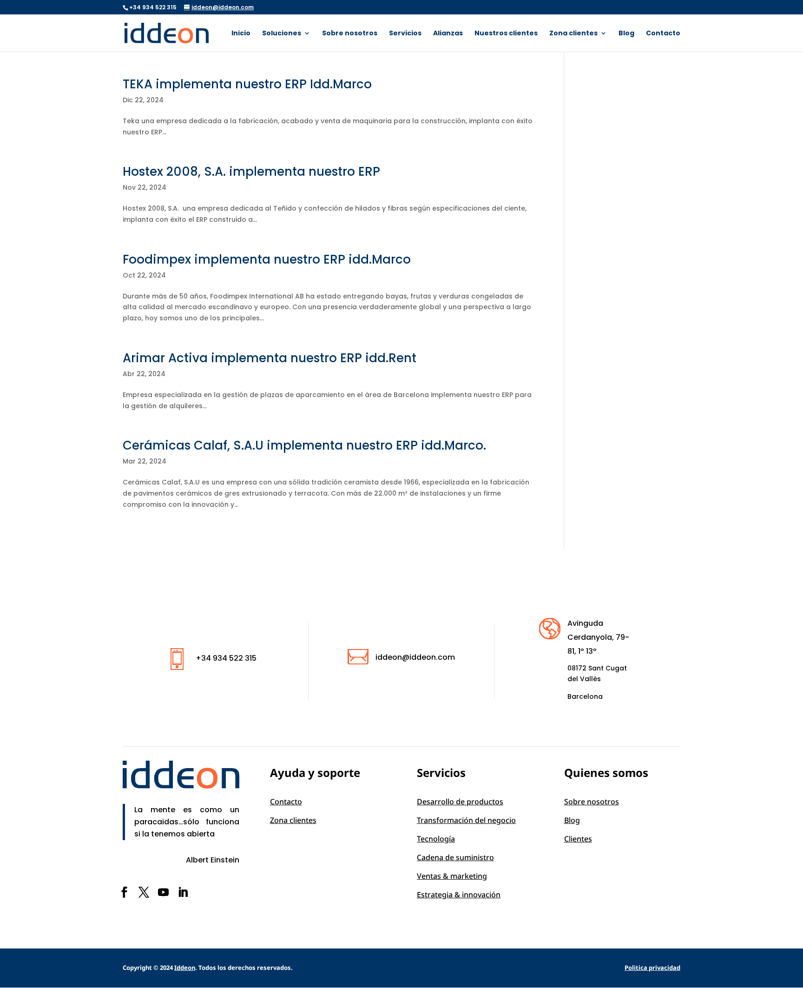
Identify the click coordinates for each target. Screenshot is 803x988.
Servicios (405, 34)
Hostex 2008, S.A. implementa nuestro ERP (251, 171)
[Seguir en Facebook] (124, 892)
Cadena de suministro (455, 857)
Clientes (578, 839)
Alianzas (448, 34)
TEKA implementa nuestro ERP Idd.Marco (247, 84)
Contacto (663, 34)
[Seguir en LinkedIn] (182, 892)
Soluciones (281, 34)
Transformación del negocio (466, 820)
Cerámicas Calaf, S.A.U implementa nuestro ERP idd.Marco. (304, 445)
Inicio (240, 34)
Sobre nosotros (349, 34)
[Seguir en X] (143, 892)
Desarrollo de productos (460, 801)
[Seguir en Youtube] (163, 892)
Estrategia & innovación (458, 894)
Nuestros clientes (506, 34)
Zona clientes (573, 34)
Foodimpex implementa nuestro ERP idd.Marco (267, 259)
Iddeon (184, 967)
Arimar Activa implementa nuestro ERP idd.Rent (269, 358)
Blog (626, 34)
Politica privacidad (652, 967)
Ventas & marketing (452, 876)
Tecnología (436, 839)
